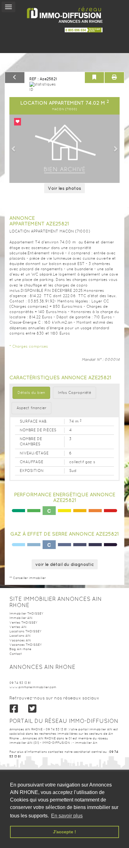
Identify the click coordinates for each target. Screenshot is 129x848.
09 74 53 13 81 (20, 682)
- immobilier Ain (85, 742)
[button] (14, 149)
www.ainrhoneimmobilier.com (32, 687)
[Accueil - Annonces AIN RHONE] (64, 12)
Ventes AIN (18, 627)
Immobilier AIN (21, 618)
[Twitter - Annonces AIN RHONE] (32, 708)
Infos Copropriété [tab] (74, 392)
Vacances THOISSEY (25, 644)
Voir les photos (64, 188)
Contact (15, 653)
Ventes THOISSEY (23, 622)
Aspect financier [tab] (31, 408)
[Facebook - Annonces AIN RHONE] (14, 708)
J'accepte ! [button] (64, 831)
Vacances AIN (20, 640)
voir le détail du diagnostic (64, 564)
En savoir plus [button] (67, 815)
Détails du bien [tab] (31, 392)
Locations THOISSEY (25, 631)
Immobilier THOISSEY (26, 613)
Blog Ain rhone (20, 649)
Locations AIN (20, 635)
